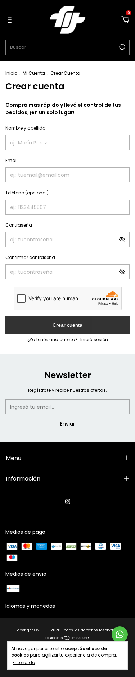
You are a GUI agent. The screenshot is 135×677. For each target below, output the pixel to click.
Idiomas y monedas (30, 605)
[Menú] (11, 20)
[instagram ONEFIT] (68, 501)
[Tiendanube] (67, 638)
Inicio (11, 73)
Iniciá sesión (94, 340)
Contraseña (18, 225)
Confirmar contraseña (30, 257)
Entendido (24, 662)
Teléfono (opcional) (27, 193)
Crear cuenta (67, 325)
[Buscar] (121, 47)
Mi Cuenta (34, 73)
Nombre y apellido (25, 128)
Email (11, 160)
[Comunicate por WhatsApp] (120, 634)
